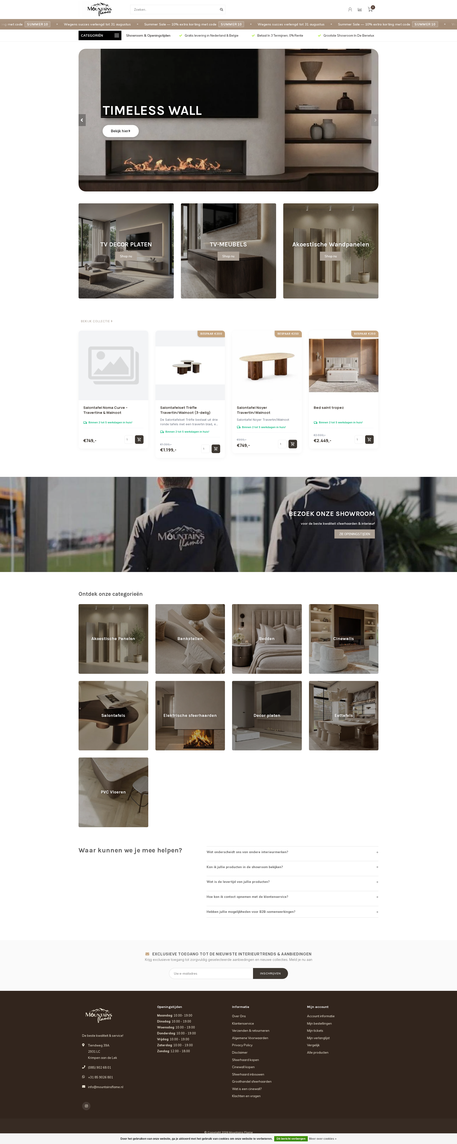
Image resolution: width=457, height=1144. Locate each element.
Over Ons (239, 1016)
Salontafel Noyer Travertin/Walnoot (253, 410)
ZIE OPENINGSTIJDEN (354, 534)
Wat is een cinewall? (247, 1089)
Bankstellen (164, 606)
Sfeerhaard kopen (245, 1060)
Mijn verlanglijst (318, 1038)
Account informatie (321, 1016)
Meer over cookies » (323, 1138)
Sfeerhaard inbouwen (248, 1074)
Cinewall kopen (243, 1067)
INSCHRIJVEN (270, 973)
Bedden (238, 606)
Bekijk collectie (96, 321)
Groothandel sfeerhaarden (252, 1081)
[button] (82, 120)
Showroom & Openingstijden (148, 35)
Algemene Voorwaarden (250, 1038)
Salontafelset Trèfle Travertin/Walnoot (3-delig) (185, 410)
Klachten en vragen (246, 1096)
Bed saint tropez (329, 407)
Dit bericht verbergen (291, 1138)
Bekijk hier (120, 131)
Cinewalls (316, 606)
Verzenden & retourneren (250, 1030)
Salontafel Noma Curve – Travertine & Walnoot (105, 410)
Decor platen (241, 683)
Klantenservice (243, 1023)
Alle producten (317, 1052)
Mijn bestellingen (319, 1023)
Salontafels (87, 683)
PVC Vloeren (88, 760)
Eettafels (315, 683)
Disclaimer (240, 1052)
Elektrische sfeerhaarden (173, 683)
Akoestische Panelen (94, 606)
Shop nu (126, 256)
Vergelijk (313, 1045)
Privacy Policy (242, 1045)
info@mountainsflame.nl (105, 1087)
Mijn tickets (315, 1030)
